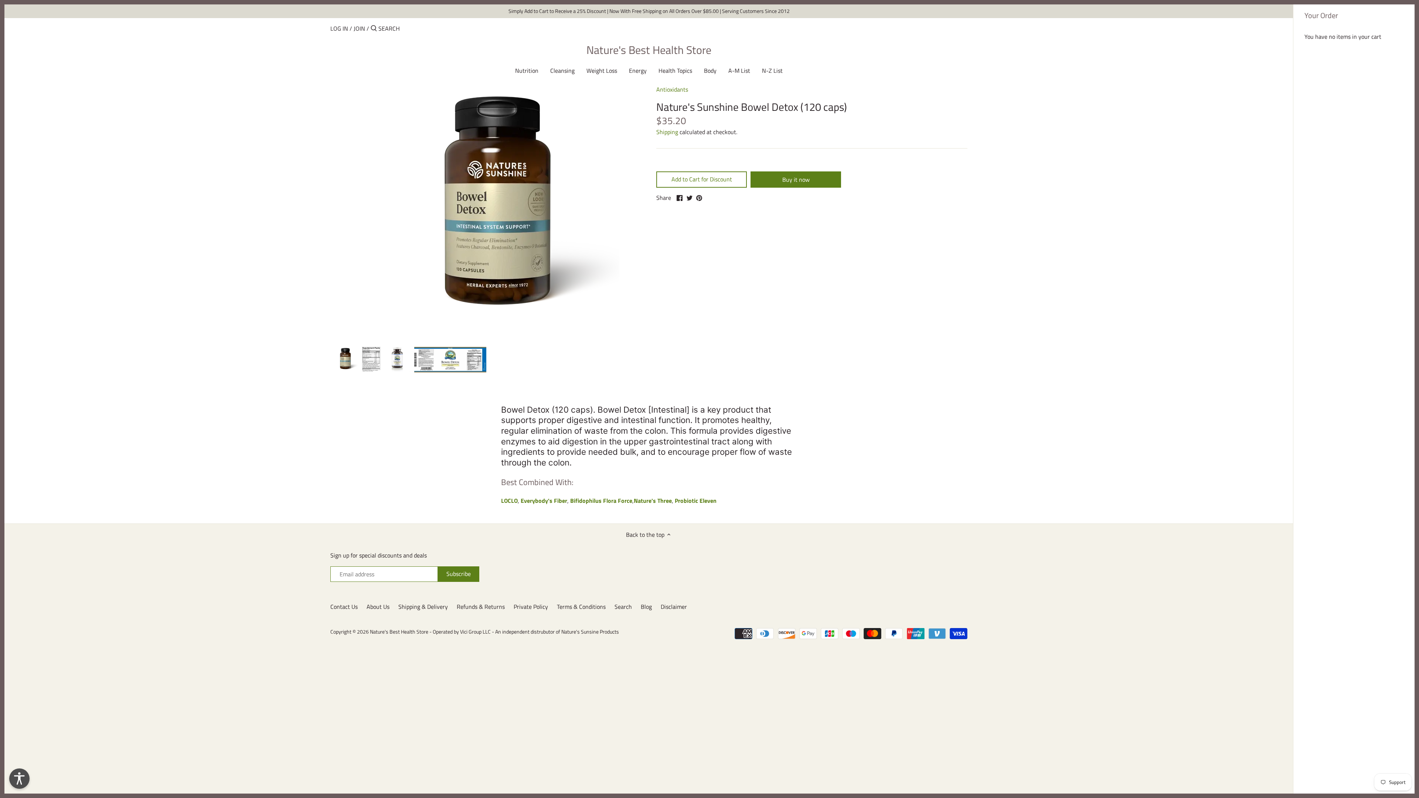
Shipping (667, 131)
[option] (344, 359)
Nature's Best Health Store (648, 49)
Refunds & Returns (481, 606)
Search (623, 606)
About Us (378, 606)
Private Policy (531, 606)
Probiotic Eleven (696, 500)
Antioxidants (672, 89)
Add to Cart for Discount (701, 179)
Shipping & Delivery (423, 606)
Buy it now (796, 179)
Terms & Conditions (581, 606)
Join (359, 28)
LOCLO (509, 500)
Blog (646, 606)
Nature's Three (653, 500)
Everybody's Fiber (544, 500)
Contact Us (344, 606)
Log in (339, 28)
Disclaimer (674, 606)
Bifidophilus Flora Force (601, 500)
